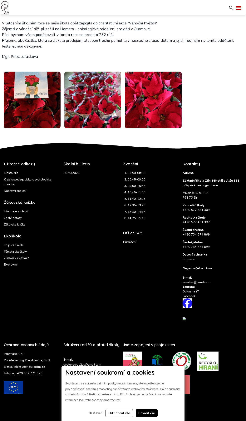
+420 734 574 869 (196, 234)
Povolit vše (146, 413)
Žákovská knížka (14, 224)
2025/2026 (71, 173)
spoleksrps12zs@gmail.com (82, 365)
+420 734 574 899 (196, 247)
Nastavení (95, 413)
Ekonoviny (10, 264)
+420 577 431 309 (196, 210)
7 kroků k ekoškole (16, 258)
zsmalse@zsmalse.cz (197, 282)
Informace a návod (16, 211)
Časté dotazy (13, 218)
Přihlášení (129, 242)
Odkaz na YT (191, 291)
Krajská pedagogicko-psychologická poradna (28, 182)
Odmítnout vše (119, 413)
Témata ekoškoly (15, 252)
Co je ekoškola (13, 245)
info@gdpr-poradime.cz (29, 367)
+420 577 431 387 (196, 222)
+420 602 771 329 (28, 373)
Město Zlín (11, 173)
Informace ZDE (14, 354)
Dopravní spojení (15, 191)
